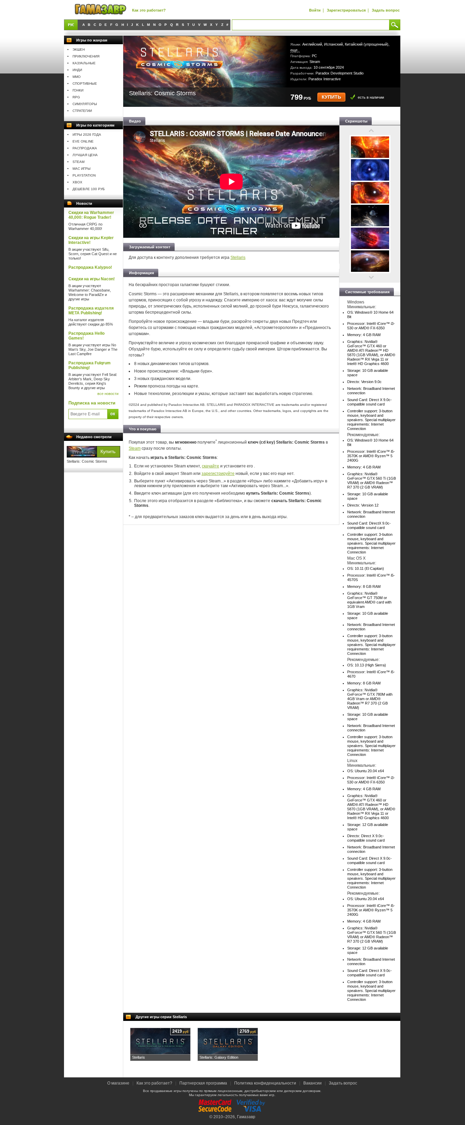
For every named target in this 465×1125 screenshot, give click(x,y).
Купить (331, 97)
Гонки (78, 90)
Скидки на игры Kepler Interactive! (91, 240)
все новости (107, 394)
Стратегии (82, 111)
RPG (76, 97)
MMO (77, 77)
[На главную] (100, 9)
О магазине (118, 1083)
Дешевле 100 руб (89, 189)
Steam (78, 162)
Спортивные (85, 83)
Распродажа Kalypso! (90, 267)
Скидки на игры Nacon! (91, 279)
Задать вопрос (386, 10)
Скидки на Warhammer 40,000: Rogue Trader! (91, 215)
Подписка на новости (91, 403)
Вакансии (312, 1083)
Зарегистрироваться (346, 10)
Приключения (86, 56)
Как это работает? (149, 10)
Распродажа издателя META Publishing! (91, 310)
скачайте (210, 466)
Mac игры (82, 168)
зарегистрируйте (218, 473)
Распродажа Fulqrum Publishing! (89, 365)
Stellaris (237, 257)
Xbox (77, 182)
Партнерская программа (203, 1083)
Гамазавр (246, 1116)
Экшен (79, 49)
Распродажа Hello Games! (86, 336)
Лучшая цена (85, 155)
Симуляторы (85, 104)
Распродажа (85, 148)
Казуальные (84, 63)
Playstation (84, 175)
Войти (315, 10)
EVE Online (83, 141)
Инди (77, 70)
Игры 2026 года (87, 134)
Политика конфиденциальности (265, 1083)
